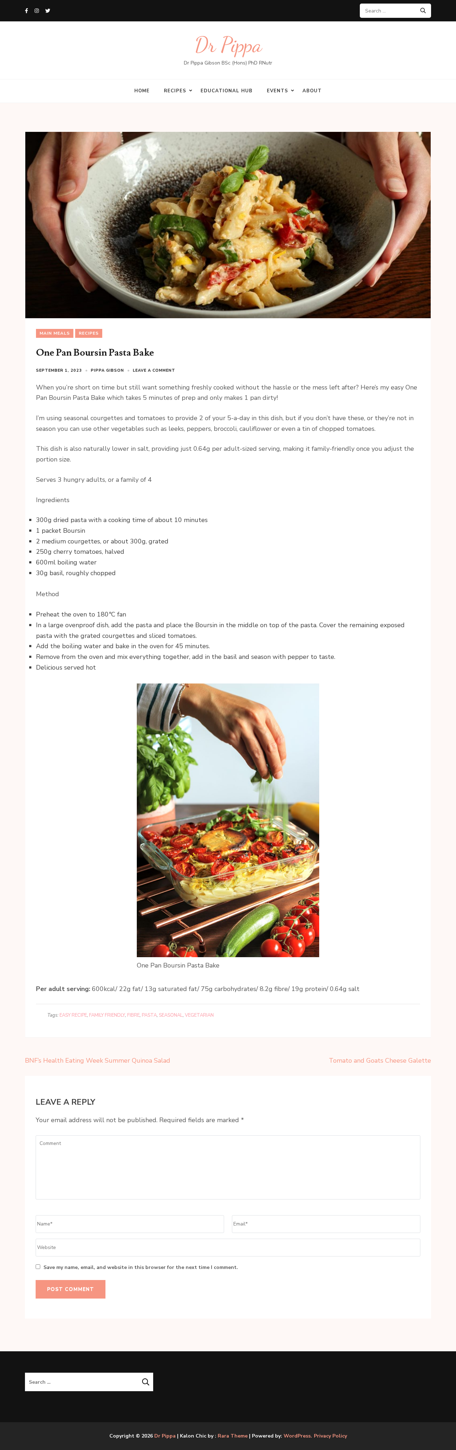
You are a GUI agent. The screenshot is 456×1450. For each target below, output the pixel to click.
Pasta (149, 1015)
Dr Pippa (228, 44)
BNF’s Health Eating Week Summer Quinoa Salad (97, 1060)
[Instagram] (37, 10)
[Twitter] (47, 10)
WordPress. (298, 1436)
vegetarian (199, 1015)
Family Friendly (107, 1015)
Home (142, 91)
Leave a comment (154, 370)
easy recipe (73, 1015)
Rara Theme (233, 1436)
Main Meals (55, 333)
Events (277, 91)
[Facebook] (26, 10)
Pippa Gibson (107, 370)
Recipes (175, 91)
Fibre (133, 1015)
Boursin (74, 530)
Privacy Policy (330, 1436)
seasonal (171, 1015)
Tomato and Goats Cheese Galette (380, 1060)
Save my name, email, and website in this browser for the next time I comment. (140, 1267)
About (312, 91)
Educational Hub (227, 91)
